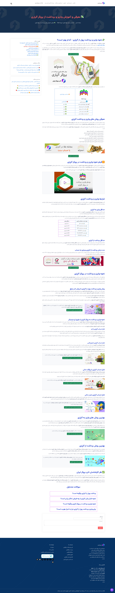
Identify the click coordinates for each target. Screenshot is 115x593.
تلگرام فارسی (64, 101)
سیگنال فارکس (70, 552)
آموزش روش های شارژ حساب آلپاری (75, 433)
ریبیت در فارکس (69, 549)
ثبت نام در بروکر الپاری (64, 94)
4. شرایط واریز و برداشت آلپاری (34, 48)
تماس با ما (51, 549)
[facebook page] (53, 559)
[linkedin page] (50, 559)
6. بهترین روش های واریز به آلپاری (33, 51)
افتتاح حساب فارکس (68, 557)
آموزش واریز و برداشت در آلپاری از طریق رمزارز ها (72, 358)
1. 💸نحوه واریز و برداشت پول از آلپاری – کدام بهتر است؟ (29, 43)
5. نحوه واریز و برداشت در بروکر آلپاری (32, 49)
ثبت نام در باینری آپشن (68, 559)
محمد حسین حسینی (53, 20)
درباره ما (52, 547)
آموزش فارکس (70, 554)
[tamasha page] (40, 559)
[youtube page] (42, 559)
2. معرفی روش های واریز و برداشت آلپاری (32, 44)
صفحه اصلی (78, 23)
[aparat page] (53, 562)
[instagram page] (47, 559)
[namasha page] (37, 559)
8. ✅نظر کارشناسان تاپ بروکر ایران (33, 55)
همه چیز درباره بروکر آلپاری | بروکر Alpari (65, 23)
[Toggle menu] (112, 590)
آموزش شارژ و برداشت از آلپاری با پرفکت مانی (73, 383)
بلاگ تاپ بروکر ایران (39, 3)
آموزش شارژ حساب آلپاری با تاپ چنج (74, 310)
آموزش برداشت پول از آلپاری (76, 462)
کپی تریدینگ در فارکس (68, 547)
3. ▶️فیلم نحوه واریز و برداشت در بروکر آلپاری (31, 46)
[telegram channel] (45, 559)
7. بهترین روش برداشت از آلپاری (33, 53)
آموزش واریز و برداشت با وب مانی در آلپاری (73, 407)
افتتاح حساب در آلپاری (73, 54)
